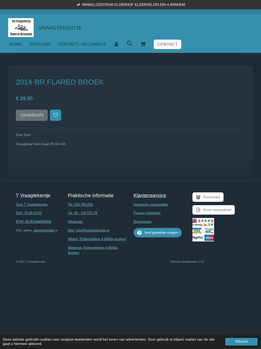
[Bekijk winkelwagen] (143, 44)
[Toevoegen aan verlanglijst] (55, 115)
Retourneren (142, 222)
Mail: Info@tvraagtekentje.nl (88, 230)
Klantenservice (150, 195)
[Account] (116, 44)
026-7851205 (83, 204)
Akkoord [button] (241, 341)
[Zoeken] (129, 43)
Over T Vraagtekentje (31, 204)
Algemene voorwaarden (151, 204)
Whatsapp (75, 222)
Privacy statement (147, 213)
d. (38, 230)
